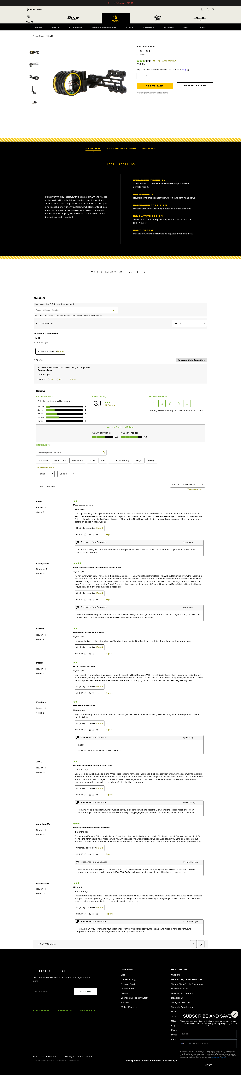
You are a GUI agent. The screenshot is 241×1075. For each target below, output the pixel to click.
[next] (34, 127)
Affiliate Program (129, 1007)
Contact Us (65, 1011)
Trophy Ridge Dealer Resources (187, 984)
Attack (89, 1056)
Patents (124, 993)
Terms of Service (129, 984)
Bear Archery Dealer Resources (186, 979)
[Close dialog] (234, 1014)
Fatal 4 (80, 1056)
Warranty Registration (182, 1007)
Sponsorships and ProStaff (134, 998)
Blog (123, 975)
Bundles (169, 27)
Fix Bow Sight (67, 1056)
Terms (224, 1057)
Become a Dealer (180, 989)
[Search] (207, 9)
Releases (148, 27)
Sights (39, 27)
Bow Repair (177, 998)
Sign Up (85, 992)
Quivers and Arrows (104, 27)
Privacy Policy (133, 1060)
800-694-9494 (88, 1011)
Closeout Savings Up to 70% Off (120, 3)
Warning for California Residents (152, 93)
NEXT (208, 1065)
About (202, 27)
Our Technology (129, 979)
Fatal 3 (50, 36)
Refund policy (127, 989)
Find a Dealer (41, 1011)
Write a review (169, 61)
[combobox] (185, 1044)
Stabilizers (76, 27)
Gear (186, 27)
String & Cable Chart (181, 1002)
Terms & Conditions (151, 1060)
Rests (55, 27)
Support (175, 975)
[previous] (34, 44)
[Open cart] (213, 9)
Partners (125, 1002)
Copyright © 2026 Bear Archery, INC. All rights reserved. (56, 1060)
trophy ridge (38, 36)
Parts (130, 27)
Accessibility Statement (174, 1060)
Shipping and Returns (182, 993)
